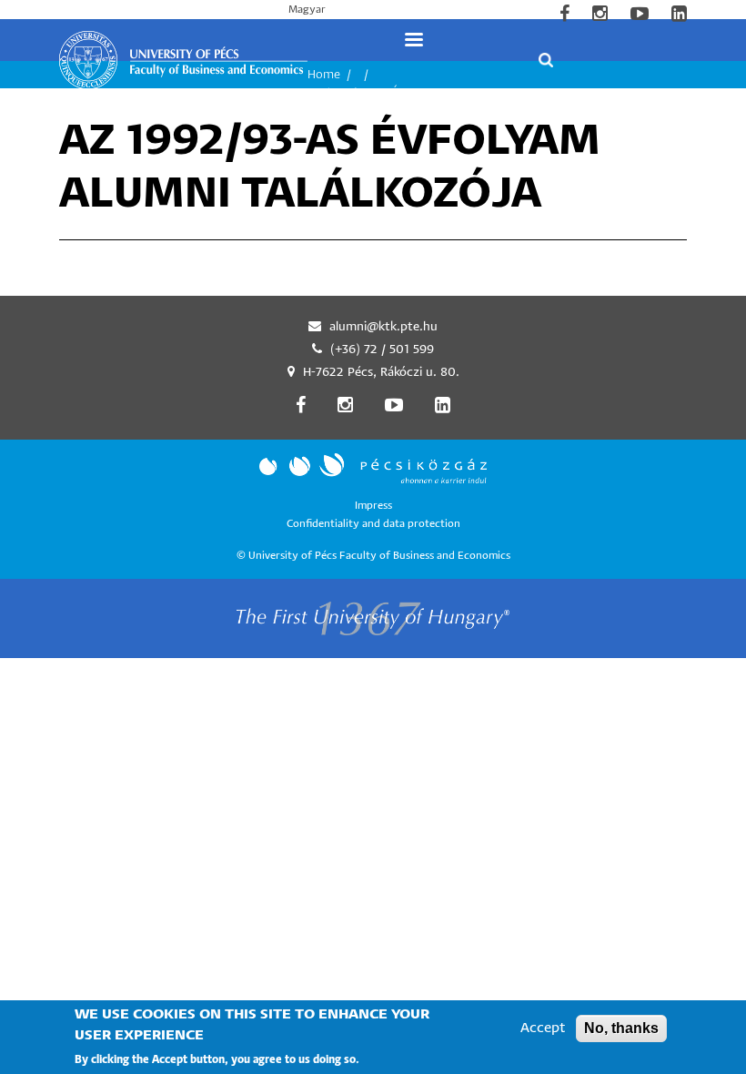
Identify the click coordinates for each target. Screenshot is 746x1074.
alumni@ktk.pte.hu (383, 327)
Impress (373, 506)
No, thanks (621, 1028)
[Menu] (413, 40)
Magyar (307, 10)
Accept (542, 1028)
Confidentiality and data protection (373, 524)
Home (323, 75)
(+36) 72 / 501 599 (382, 350)
